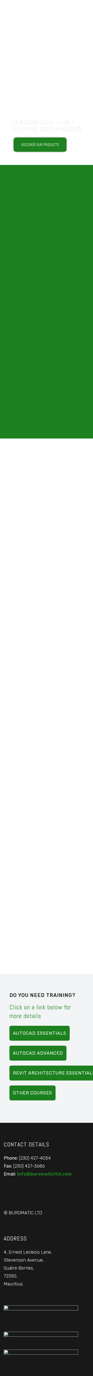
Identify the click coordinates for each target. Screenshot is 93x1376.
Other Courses (32, 1093)
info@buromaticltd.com (44, 1174)
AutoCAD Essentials (39, 1033)
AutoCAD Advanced (38, 1053)
